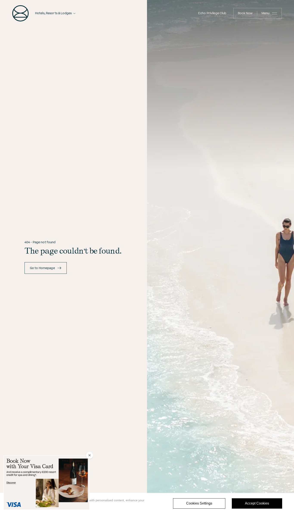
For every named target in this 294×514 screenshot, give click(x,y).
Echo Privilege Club (212, 13)
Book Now (245, 13)
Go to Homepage (42, 268)
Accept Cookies (257, 503)
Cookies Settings (199, 503)
